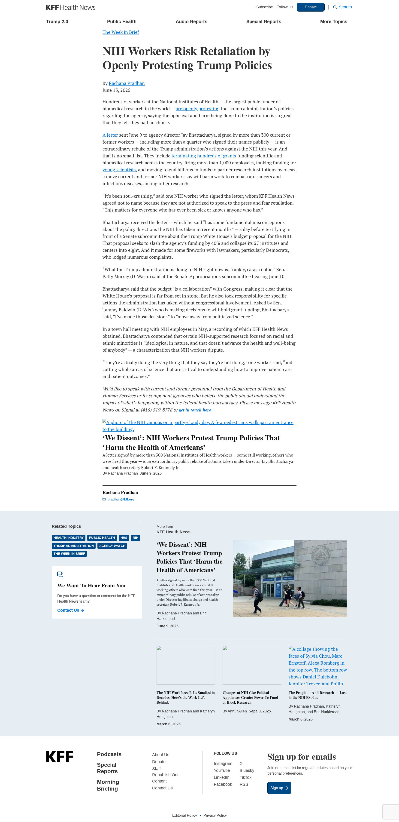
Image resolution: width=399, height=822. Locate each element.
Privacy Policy (215, 815)
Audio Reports (191, 21)
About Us (160, 754)
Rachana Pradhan (127, 83)
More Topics (333, 21)
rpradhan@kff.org (120, 499)
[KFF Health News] (70, 7)
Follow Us (285, 7)
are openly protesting (198, 108)
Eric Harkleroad (326, 712)
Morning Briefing (108, 785)
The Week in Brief (69, 553)
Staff (156, 768)
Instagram (223, 763)
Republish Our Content (165, 778)
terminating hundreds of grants (204, 156)
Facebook (223, 784)
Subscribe (264, 7)
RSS (244, 784)
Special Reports (263, 21)
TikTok (245, 777)
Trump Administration (74, 546)
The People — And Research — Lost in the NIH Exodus (318, 695)
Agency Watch (112, 546)
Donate (311, 7)
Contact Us (68, 610)
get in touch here (195, 409)
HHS (124, 538)
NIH (135, 538)
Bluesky (247, 770)
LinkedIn (222, 777)
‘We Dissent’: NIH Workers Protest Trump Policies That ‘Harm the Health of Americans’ (191, 442)
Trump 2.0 (57, 21)
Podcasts (109, 754)
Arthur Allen (237, 711)
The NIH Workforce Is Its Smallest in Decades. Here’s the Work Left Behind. (186, 697)
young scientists (119, 169)
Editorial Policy (184, 815)
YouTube (222, 770)
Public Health (121, 21)
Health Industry (69, 538)
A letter (110, 135)
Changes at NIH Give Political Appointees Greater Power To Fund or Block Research (250, 697)
